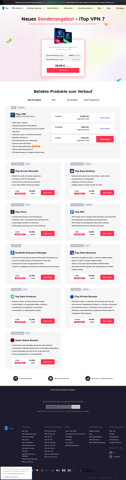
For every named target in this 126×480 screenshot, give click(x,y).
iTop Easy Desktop (28, 437)
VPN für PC (48, 437)
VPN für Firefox (49, 448)
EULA (115, 477)
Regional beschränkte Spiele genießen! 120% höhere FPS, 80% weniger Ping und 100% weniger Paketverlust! (64, 2)
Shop (109, 8)
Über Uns (112, 431)
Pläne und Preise (27, 462)
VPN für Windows (50, 431)
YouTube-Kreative (115, 442)
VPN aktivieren (94, 440)
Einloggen (120, 8)
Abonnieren (75, 407)
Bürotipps (68, 440)
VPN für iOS (48, 440)
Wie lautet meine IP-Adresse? (75, 434)
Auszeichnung (113, 440)
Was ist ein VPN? (71, 431)
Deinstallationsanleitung (97, 442)
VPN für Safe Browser (51, 454)
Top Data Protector (28, 448)
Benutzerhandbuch (95, 437)
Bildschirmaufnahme (72, 445)
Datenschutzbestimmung (16, 473)
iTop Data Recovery (28, 445)
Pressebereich (114, 437)
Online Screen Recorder (30, 459)
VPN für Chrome (49, 445)
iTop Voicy (25, 440)
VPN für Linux (49, 451)
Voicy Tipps (69, 442)
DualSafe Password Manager (28, 455)
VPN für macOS (49, 434)
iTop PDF (25, 451)
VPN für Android (49, 442)
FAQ (90, 434)
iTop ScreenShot (27, 442)
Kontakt (111, 434)
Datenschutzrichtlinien (105, 477)
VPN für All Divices (50, 457)
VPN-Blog (68, 437)
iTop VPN (25, 431)
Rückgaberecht (92, 477)
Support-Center (94, 431)
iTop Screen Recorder (29, 434)
